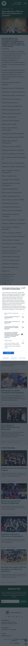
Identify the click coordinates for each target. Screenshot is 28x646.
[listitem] (14, 314)
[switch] (22, 317)
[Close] (25, 288)
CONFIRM (8, 352)
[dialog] (14, 323)
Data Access (14, 358)
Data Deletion (6, 358)
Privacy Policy (22, 358)
